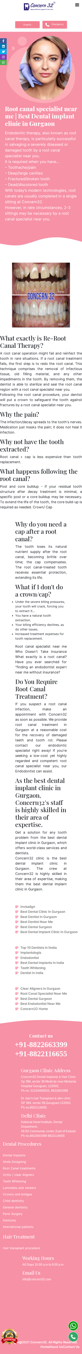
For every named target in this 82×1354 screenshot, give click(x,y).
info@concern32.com (36, 1279)
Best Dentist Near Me (36, 922)
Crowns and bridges (17, 1194)
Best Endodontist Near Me (40, 1004)
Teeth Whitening (33, 968)
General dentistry (15, 1207)
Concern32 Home (34, 1009)
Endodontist (29, 958)
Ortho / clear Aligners (18, 1175)
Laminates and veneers (19, 1188)
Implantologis (30, 953)
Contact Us (71, 1347)
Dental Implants (14, 1155)
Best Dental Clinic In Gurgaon (42, 912)
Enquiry (27, 24)
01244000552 (40, 1090)
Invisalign (27, 907)
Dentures (9, 1220)
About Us (56, 1347)
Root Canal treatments (19, 1168)
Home (44, 1347)
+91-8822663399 (41, 1044)
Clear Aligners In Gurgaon (40, 988)
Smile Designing (14, 1162)
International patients (18, 1227)
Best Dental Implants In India (42, 963)
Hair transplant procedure (21, 1248)
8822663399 (59, 1090)
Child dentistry (13, 1201)
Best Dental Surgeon (36, 927)
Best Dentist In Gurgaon (38, 917)
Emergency (58, 24)
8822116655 (38, 1107)
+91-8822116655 (41, 1053)
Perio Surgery (13, 1214)
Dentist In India (31, 973)
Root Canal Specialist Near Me (43, 993)
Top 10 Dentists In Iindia (38, 948)
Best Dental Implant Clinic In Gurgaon (49, 932)
